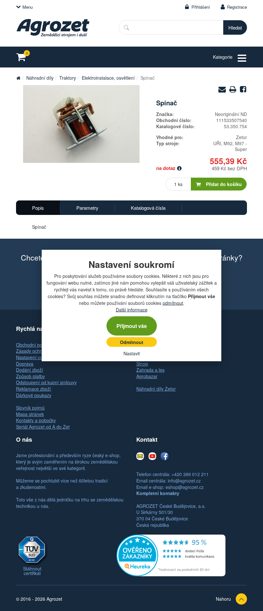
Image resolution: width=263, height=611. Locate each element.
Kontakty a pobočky (36, 420)
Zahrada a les (150, 370)
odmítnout (173, 303)
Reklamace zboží (33, 388)
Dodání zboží (29, 370)
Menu (27, 7)
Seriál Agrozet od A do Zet (43, 426)
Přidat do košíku (224, 184)
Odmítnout (131, 342)
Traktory (67, 78)
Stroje (142, 363)
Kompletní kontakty (157, 493)
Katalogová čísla (148, 207)
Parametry (87, 207)
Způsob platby (30, 376)
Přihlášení (200, 7)
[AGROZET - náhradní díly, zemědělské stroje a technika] (18, 78)
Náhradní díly (40, 78)
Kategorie (223, 57)
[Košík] (23, 57)
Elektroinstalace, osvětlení (108, 78)
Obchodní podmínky (36, 344)
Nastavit (131, 353)
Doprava (24, 363)
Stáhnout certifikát (32, 570)
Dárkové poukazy (33, 395)
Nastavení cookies (34, 357)
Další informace (132, 309)
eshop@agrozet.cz (184, 487)
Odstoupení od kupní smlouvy (46, 382)
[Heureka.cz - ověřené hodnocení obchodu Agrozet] (170, 555)
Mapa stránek (30, 414)
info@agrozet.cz (184, 480)
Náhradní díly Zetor (156, 388)
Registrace (237, 7)
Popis (38, 207)
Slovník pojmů (30, 407)
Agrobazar (146, 376)
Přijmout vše (131, 326)
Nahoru (223, 599)
